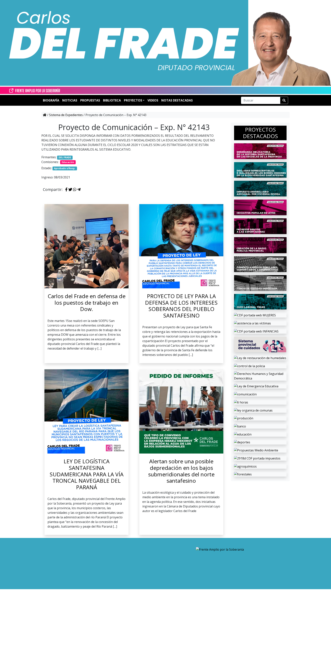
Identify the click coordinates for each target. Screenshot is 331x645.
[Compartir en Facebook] (66, 190)
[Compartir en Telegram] (79, 190)
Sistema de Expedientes (66, 115)
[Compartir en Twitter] (70, 190)
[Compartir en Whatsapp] (74, 190)
